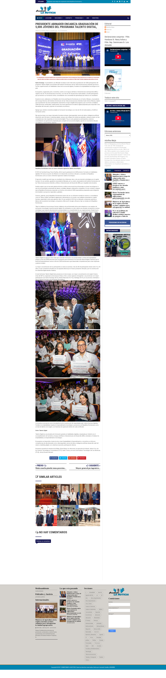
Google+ (73, 458)
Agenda (100, 592)
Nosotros (95, 18)
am (97, 595)
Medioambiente (89, 626)
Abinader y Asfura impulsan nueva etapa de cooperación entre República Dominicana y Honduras (62, 1)
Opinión (101, 634)
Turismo (101, 657)
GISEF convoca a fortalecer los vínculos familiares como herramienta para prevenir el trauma (120, 187)
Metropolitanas (100, 626)
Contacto (69, 18)
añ (101, 595)
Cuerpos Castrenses (91, 609)
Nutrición (96, 631)
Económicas (89, 615)
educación (88, 617)
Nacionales (88, 631)
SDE (93, 646)
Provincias (97, 643)
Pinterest (82, 458)
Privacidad (79, 18)
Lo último (48, 18)
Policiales (98, 637)
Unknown (109, 29)
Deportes (97, 612)
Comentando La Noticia (68, 667)
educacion (97, 615)
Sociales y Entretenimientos (92, 648)
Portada (101, 640)
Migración (88, 629)
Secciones (58, 18)
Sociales (99, 646)
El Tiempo (88, 620)
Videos (87, 660)
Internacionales (89, 623)
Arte (87, 598)
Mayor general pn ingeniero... (88, 468)
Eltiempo (96, 620)
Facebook (54, 458)
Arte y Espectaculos (96, 598)
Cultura (100, 609)
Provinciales (88, 643)
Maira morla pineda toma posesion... (50, 468)
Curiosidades (89, 612)
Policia (91, 637)
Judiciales (98, 623)
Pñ (86, 637)
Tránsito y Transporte (91, 657)
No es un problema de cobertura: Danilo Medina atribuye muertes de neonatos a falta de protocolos (121, 214)
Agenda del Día (89, 595)
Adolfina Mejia (110, 27)
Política (94, 640)
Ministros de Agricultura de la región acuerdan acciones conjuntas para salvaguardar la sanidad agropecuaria (121, 205)
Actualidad (92, 592)
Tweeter (63, 458)
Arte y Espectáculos (90, 600)
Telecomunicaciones (91, 654)
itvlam (108, 32)
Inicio (40, 18)
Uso (88, 18)
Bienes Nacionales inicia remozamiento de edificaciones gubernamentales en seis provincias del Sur (121, 196)
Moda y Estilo (97, 629)
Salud (87, 646)
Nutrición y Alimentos (91, 634)
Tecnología (88, 651)
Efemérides (97, 617)
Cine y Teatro (89, 603)
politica (87, 640)
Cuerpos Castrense (90, 606)
